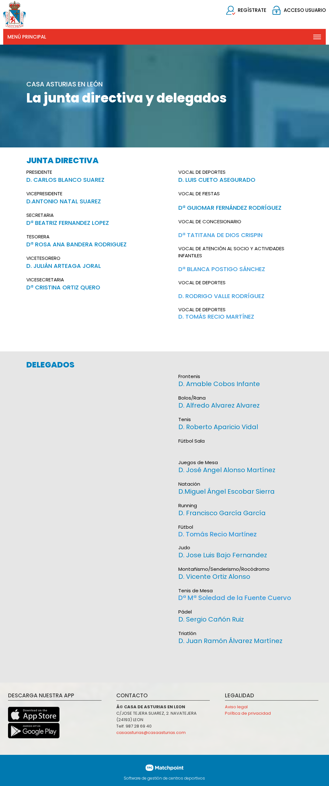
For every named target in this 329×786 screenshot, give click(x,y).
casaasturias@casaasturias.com (151, 732)
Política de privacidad (248, 713)
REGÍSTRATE (252, 10)
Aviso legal (236, 707)
